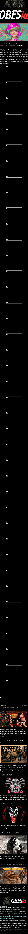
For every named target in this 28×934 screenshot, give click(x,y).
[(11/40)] (14, 231)
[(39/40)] (14, 672)
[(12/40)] (14, 247)
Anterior (3, 705)
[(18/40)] (14, 341)
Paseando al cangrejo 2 (12, 864)
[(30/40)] (14, 530)
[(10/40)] (14, 215)
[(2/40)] (14, 89)
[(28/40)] (14, 498)
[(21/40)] (14, 388)
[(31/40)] (14, 546)
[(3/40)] (14, 105)
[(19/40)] (14, 357)
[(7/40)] (14, 168)
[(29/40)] (14, 514)
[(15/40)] (14, 294)
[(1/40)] (14, 73)
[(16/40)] (14, 310)
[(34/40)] (14, 593)
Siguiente (24, 705)
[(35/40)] (14, 609)
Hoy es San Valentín (10, 833)
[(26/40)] (14, 467)
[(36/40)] (14, 624)
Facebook (4, 51)
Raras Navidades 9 (9, 708)
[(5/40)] (14, 136)
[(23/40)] (14, 420)
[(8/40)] (14, 184)
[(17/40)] (14, 325)
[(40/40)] (14, 687)
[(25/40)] (14, 451)
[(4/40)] (14, 121)
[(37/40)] (14, 640)
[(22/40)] (14, 404)
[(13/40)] (14, 262)
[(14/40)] (14, 278)
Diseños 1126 (6, 775)
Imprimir (4, 700)
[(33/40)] (14, 577)
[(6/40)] (14, 152)
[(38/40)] (14, 656)
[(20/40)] (14, 372)
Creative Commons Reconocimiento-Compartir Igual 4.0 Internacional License (12, 911)
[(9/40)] (14, 199)
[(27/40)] (14, 483)
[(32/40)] (14, 561)
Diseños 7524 (6, 803)
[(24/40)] (14, 435)
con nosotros (8, 927)
